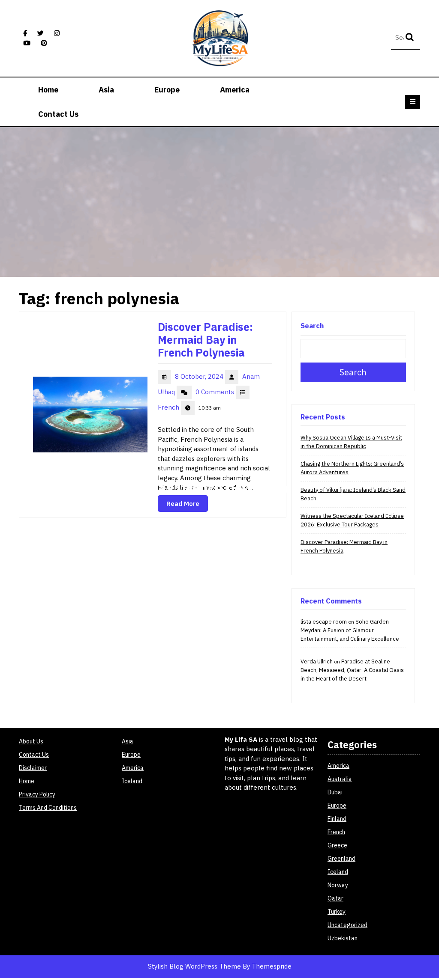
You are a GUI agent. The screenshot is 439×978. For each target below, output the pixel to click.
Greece (337, 845)
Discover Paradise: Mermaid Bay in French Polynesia (205, 340)
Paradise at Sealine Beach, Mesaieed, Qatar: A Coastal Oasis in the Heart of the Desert (352, 670)
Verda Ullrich (317, 661)
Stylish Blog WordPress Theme (194, 966)
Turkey (337, 912)
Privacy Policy (37, 794)
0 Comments (215, 392)
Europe (167, 90)
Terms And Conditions (48, 808)
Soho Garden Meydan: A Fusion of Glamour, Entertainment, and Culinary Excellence (350, 630)
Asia (106, 90)
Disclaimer (33, 768)
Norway (338, 885)
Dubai (335, 792)
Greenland (341, 858)
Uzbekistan (343, 938)
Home (48, 90)
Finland (337, 819)
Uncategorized (347, 925)
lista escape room (324, 621)
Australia (340, 779)
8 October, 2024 (200, 376)
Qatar (335, 898)
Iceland (132, 781)
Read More (182, 503)
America (235, 90)
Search (411, 38)
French (169, 407)
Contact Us (58, 114)
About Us (31, 741)
